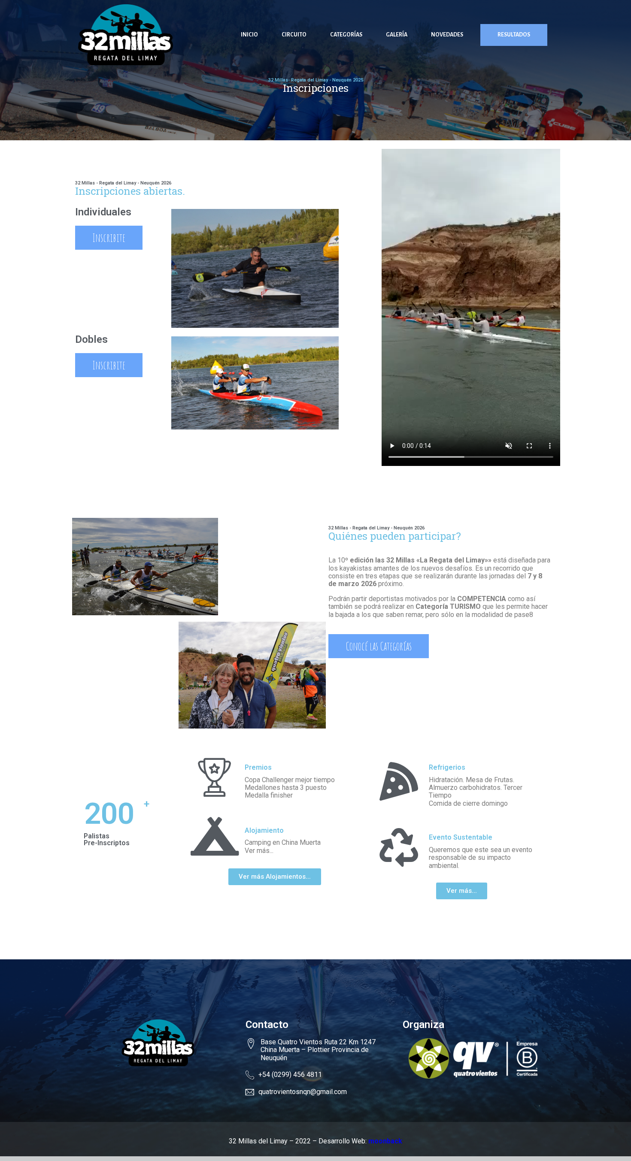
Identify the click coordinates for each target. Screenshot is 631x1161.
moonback (385, 1141)
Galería (396, 35)
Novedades (447, 35)
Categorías (346, 35)
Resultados (514, 35)
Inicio (249, 35)
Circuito (294, 35)
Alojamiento (264, 830)
